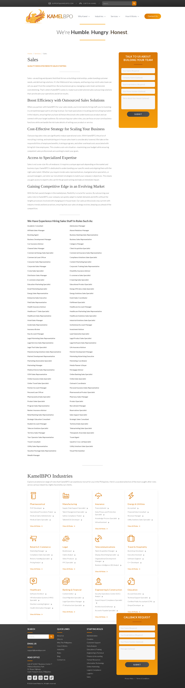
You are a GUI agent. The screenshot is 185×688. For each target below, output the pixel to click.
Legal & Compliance (94, 670)
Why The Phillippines (64, 643)
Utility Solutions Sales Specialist (139, 520)
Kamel (60, 16)
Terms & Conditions (142, 678)
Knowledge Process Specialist (106, 518)
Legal (65, 547)
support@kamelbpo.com (62, 3)
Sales (45, 53)
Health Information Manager (40, 608)
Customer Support (94, 643)
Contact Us (153, 16)
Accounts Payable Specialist (105, 610)
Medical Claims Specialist (39, 520)
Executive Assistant (135, 555)
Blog (58, 656)
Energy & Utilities (136, 504)
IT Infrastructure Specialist (72, 605)
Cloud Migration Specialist (72, 598)
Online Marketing (93, 667)
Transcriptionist (101, 508)
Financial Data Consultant (137, 512)
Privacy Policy (129, 678)
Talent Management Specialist (74, 512)
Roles (59, 653)
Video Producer (68, 559)
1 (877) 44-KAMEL (89, 3)
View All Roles (35, 526)
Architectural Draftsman (104, 607)
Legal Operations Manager (72, 601)
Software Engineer (135, 559)
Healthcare (35, 589)
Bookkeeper (67, 551)
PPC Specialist (68, 562)
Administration (92, 636)
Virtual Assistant (101, 522)
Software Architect (37, 594)
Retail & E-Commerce (40, 547)
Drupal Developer (134, 605)
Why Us (60, 639)
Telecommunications (105, 547)
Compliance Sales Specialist (40, 555)
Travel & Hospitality (137, 547)
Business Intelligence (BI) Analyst (107, 565)
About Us (60, 636)
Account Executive (135, 594)
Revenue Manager (134, 516)
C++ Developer (133, 562)
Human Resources (93, 660)
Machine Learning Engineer (40, 604)
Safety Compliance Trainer (72, 516)
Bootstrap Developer (136, 551)
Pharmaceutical (37, 504)
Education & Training (94, 649)
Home (29, 53)
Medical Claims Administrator (41, 516)
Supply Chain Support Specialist (74, 508)
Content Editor (68, 594)
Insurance (99, 504)
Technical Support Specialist (138, 598)
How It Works (62, 646)
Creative (90, 639)
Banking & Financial (72, 589)
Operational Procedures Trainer (42, 512)
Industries (60, 649)
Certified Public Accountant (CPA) (140, 601)
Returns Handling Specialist (40, 559)
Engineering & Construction (108, 589)
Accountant (132, 508)
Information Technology (95, 663)
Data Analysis (92, 646)
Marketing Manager (37, 551)
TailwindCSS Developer (71, 520)
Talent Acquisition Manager (105, 551)
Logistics (90, 673)
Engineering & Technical (95, 653)
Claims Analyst (68, 555)
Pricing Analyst (35, 562)
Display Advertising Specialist (106, 555)
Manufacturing (70, 504)
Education (132, 589)
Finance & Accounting (94, 656)
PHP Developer (36, 508)
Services (37, 53)
